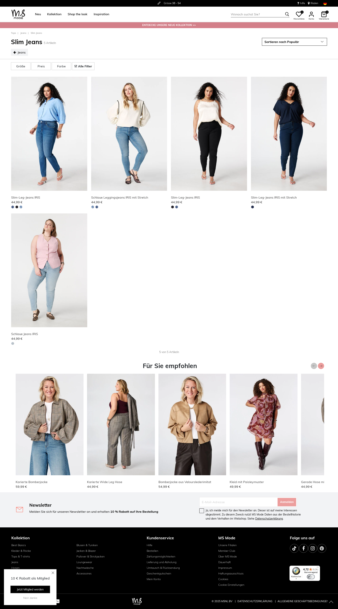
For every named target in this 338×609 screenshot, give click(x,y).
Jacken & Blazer (86, 551)
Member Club (226, 551)
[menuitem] (36, 14)
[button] (38, 14)
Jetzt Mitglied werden (30, 589)
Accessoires (84, 573)
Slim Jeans (36, 32)
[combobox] (260, 14)
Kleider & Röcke (21, 551)
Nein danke (30, 598)
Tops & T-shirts (20, 556)
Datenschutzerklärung (269, 518)
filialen (314, 3)
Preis (41, 66)
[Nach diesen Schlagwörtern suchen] (287, 14)
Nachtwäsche (85, 568)
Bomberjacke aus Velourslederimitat (184, 482)
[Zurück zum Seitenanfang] (331, 602)
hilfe (302, 3)
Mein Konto (154, 579)
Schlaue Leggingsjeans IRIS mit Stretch (119, 197)
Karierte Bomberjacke (32, 482)
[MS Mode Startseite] (18, 14)
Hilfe (149, 545)
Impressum (225, 568)
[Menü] (317, 568)
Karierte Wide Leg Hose (104, 482)
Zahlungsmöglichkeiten (161, 556)
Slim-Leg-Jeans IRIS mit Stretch (274, 197)
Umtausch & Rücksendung (163, 568)
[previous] (15, 134)
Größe (20, 66)
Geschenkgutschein (159, 573)
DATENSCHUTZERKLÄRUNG (254, 601)
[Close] (53, 572)
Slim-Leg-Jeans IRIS (25, 197)
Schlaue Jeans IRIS (24, 334)
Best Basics (18, 545)
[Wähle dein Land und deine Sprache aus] (325, 3)
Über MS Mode (227, 556)
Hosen (15, 568)
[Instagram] (312, 548)
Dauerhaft (224, 562)
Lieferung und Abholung (161, 562)
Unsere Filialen (227, 545)
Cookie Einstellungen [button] (231, 585)
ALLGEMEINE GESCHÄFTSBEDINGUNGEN (303, 601)
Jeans (23, 32)
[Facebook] (303, 548)
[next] (83, 134)
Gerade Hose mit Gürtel (318, 482)
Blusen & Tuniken (87, 545)
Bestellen (152, 551)
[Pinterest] (321, 548)
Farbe (61, 66)
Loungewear (84, 562)
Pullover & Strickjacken (90, 556)
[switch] (311, 576)
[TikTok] (294, 548)
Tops (13, 32)
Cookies (223, 579)
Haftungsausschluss (231, 573)
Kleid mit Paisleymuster (247, 482)
